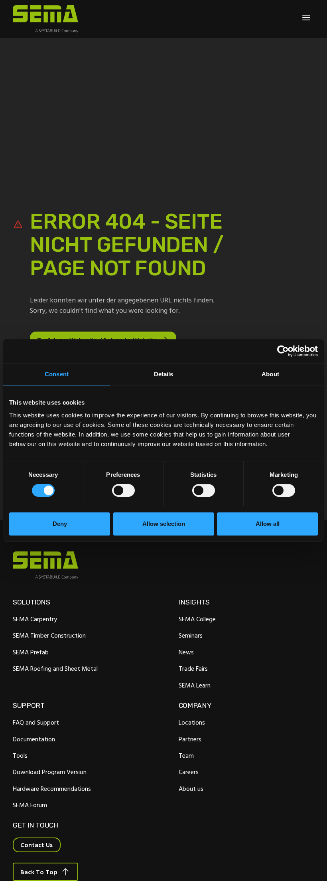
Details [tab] (163, 374)
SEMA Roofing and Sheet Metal (55, 668)
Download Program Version (50, 771)
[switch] (123, 490)
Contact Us (36, 844)
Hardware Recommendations (52, 788)
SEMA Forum (30, 805)
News (186, 652)
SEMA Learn (195, 685)
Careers (189, 771)
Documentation (34, 739)
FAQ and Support (36, 722)
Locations (192, 722)
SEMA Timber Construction (49, 635)
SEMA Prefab (31, 652)
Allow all (268, 523)
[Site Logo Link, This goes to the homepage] (45, 19)
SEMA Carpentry (35, 619)
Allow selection (163, 523)
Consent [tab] (57, 374)
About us (191, 788)
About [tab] (270, 374)
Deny (60, 523)
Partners (190, 739)
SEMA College (197, 619)
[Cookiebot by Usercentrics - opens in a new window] (283, 351)
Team (186, 755)
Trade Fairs (193, 668)
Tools (20, 755)
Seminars (191, 635)
